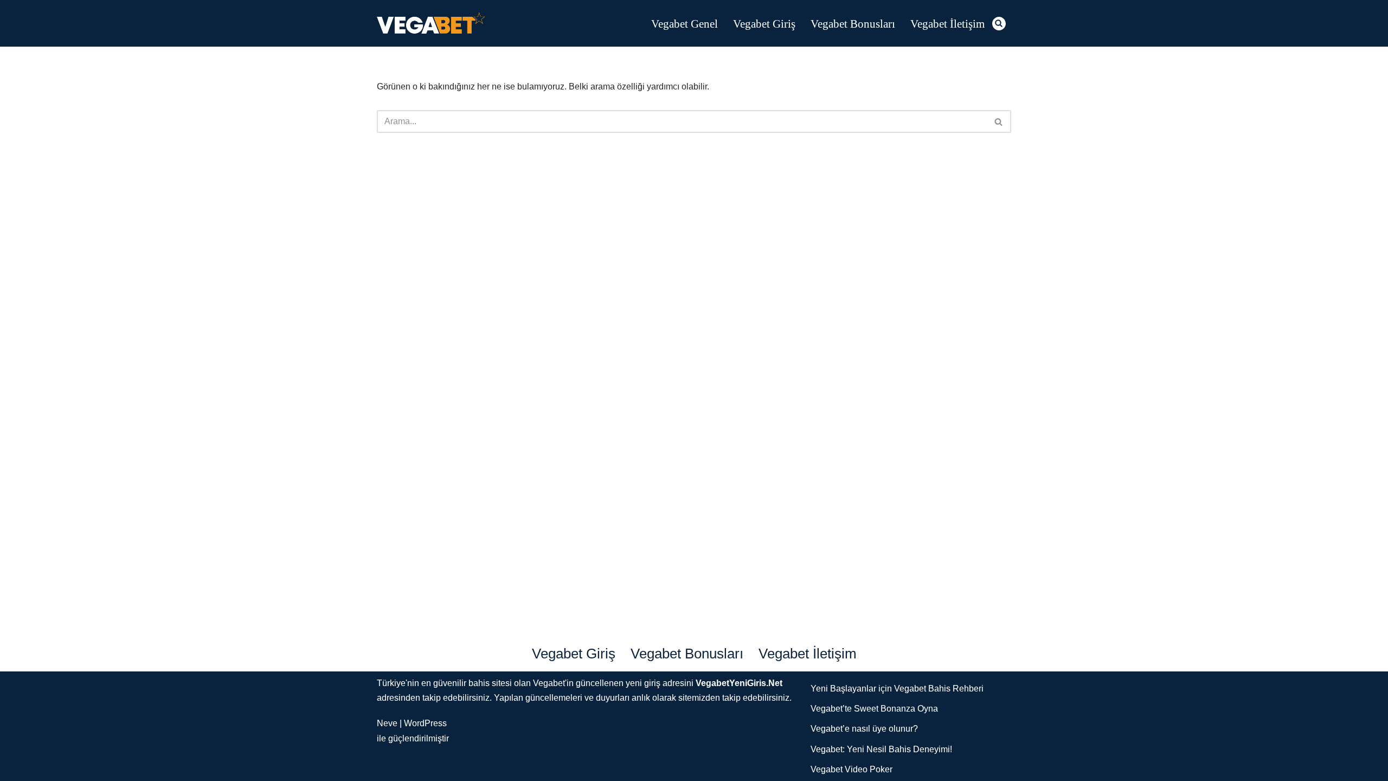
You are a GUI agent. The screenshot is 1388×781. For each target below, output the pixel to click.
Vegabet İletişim (947, 23)
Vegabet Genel (684, 23)
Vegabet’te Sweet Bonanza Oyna (874, 708)
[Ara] (999, 23)
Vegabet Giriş (764, 23)
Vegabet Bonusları (853, 23)
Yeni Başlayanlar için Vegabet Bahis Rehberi (897, 688)
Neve (387, 723)
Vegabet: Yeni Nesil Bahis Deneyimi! (881, 749)
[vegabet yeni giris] (431, 23)
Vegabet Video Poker (851, 769)
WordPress (425, 723)
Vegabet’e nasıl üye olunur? (864, 728)
